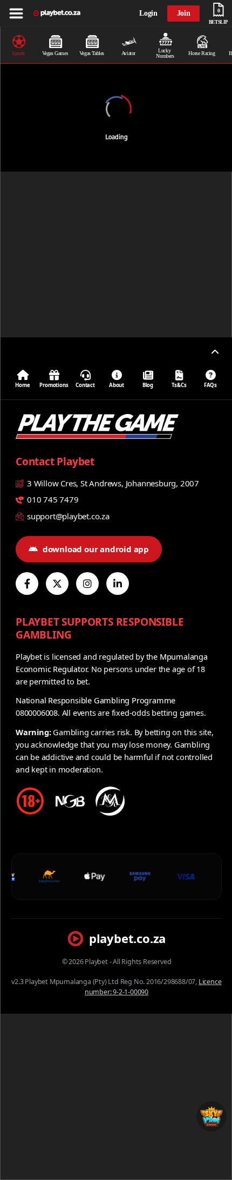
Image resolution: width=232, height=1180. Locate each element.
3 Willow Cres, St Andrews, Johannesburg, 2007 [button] (112, 483)
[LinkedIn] (117, 583)
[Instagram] (87, 583)
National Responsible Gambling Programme (95, 700)
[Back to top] (214, 352)
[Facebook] (27, 583)
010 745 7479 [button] (51, 499)
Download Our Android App (96, 549)
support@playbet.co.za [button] (67, 516)
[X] (57, 583)
